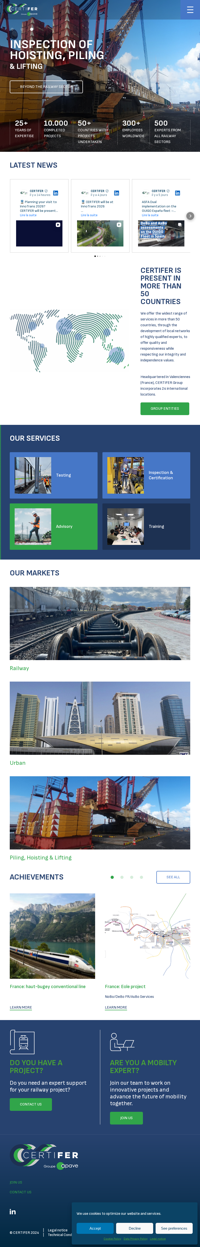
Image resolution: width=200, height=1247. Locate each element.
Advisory (64, 526)
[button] (12, 29)
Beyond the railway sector (46, 86)
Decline (135, 1228)
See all (173, 877)
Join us (16, 1182)
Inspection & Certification (161, 475)
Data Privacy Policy (136, 1239)
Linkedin (13, 1211)
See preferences (174, 1228)
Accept (95, 1228)
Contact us (20, 1192)
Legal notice (158, 1239)
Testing (63, 475)
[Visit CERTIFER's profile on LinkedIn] (25, 193)
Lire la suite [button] (28, 215)
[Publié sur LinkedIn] (56, 193)
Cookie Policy (112, 1239)
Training (156, 526)
